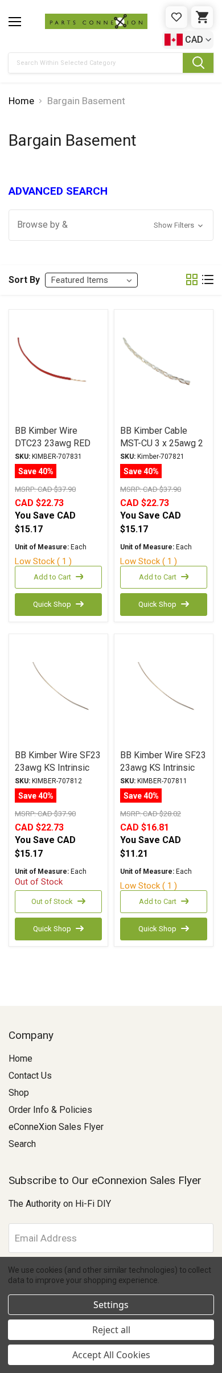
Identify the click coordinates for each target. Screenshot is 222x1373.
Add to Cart (52, 577)
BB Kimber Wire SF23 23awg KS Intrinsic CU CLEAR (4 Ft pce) (163, 768)
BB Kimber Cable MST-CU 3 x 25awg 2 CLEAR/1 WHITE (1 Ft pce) (163, 449)
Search (22, 1143)
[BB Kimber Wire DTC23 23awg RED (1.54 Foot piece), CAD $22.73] (58, 366)
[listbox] (91, 280)
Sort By (24, 279)
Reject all (111, 1329)
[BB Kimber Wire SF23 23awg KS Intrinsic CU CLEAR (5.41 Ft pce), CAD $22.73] (58, 691)
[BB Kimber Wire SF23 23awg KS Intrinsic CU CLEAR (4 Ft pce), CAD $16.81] (163, 691)
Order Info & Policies (50, 1109)
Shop (19, 1092)
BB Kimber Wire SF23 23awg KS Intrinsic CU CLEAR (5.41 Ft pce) (58, 774)
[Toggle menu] (15, 21)
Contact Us (30, 1075)
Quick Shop (52, 604)
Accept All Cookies (111, 1355)
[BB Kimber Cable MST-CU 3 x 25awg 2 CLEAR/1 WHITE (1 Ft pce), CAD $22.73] (163, 366)
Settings (111, 1304)
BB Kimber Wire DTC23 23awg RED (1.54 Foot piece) (53, 443)
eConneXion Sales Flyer (56, 1126)
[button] (111, 225)
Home (20, 1058)
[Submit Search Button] (198, 63)
